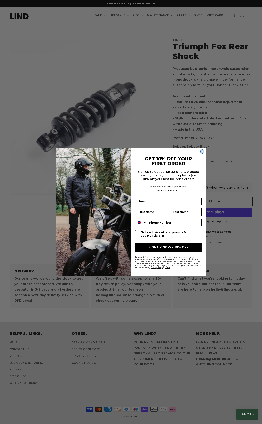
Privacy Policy (157, 268)
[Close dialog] (202, 151)
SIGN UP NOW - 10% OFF (168, 247)
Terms (167, 268)
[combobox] (141, 222)
